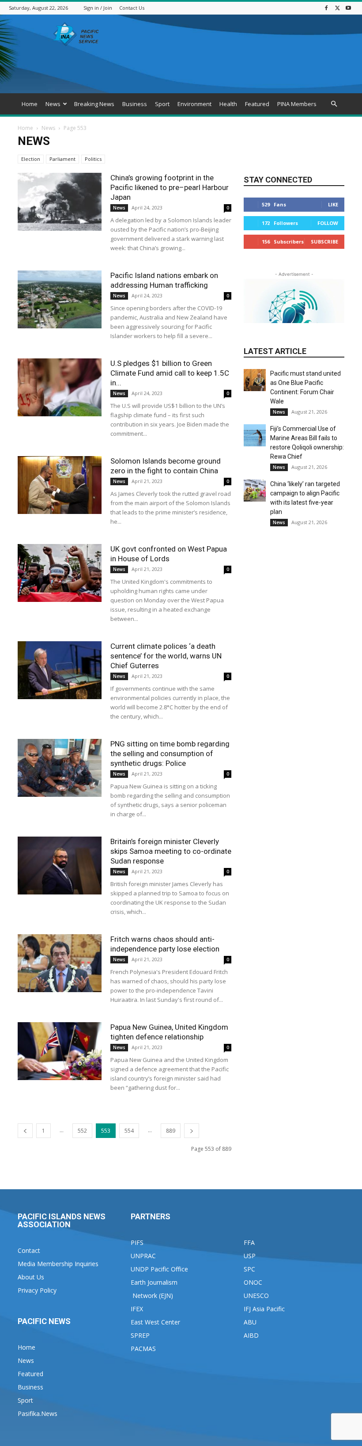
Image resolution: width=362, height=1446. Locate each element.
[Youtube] (348, 8)
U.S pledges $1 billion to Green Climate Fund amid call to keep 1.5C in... (169, 373)
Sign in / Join (97, 7)
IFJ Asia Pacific (264, 1309)
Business (134, 104)
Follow (327, 223)
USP (250, 1256)
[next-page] (191, 1130)
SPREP (140, 1335)
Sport (162, 104)
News (52, 104)
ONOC (253, 1282)
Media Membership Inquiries (58, 1264)
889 (170, 1130)
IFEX (137, 1309)
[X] (337, 8)
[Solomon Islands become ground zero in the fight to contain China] (60, 485)
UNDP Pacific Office (159, 1269)
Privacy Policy (37, 1290)
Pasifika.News (37, 1413)
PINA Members (297, 104)
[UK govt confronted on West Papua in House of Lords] (60, 573)
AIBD (251, 1335)
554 (129, 1130)
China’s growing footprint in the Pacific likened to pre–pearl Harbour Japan (169, 187)
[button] (333, 104)
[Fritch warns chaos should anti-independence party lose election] (60, 963)
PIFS (137, 1242)
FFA (249, 1242)
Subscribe (324, 241)
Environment (194, 104)
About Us (31, 1277)
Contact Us (131, 7)
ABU (250, 1322)
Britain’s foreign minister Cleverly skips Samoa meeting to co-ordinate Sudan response (170, 851)
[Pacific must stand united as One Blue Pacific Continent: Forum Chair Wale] (255, 380)
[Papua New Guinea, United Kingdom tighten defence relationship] (60, 1051)
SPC (249, 1269)
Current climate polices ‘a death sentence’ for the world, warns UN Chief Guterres (166, 656)
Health (228, 104)
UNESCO (256, 1295)
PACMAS (143, 1348)
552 (82, 1130)
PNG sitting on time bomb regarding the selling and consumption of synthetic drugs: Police (170, 753)
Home (30, 104)
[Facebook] (326, 8)
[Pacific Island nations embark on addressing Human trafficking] (60, 299)
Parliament (62, 159)
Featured (257, 104)
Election (30, 159)
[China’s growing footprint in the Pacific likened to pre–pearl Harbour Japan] (60, 202)
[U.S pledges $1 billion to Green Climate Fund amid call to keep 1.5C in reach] (60, 387)
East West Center (155, 1322)
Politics (93, 159)
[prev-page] (25, 1130)
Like (333, 204)
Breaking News (94, 104)
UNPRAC (143, 1256)
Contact (29, 1250)
